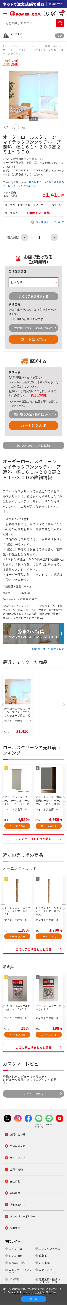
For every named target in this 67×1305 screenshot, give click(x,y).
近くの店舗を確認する (33, 296)
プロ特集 (14, 1279)
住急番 (43, 1255)
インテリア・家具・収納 (43, 45)
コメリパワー (47, 1269)
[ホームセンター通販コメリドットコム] (25, 14)
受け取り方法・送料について (33, 328)
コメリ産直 (15, 1248)
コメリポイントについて (50, 222)
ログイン (41, 1079)
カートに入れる (33, 339)
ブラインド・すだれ (44, 49)
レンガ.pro (15, 1255)
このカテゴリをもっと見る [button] (33, 838)
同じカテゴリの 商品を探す (48, 648)
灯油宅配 (44, 1262)
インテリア (18, 45)
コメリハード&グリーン (20, 1271)
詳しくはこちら (55, 3)
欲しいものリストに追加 (33, 445)
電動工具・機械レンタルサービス (49, 1280)
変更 (59, 35)
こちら (38, 1292)
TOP (6, 45)
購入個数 (13, 237)
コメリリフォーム (49, 1248)
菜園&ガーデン (17, 1262)
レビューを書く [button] (33, 1093)
